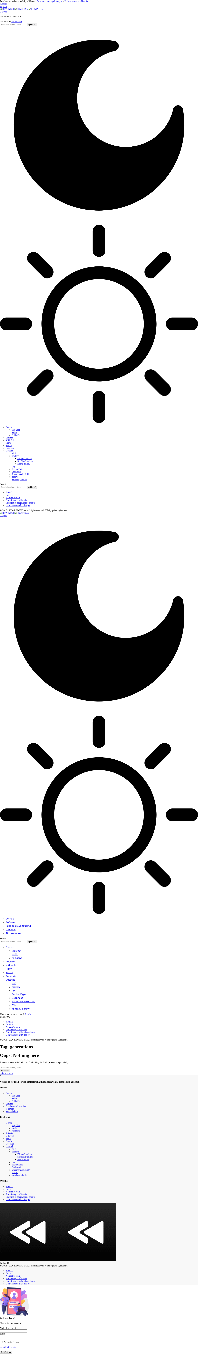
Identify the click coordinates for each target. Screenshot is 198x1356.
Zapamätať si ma (11, 1342)
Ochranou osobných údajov (49, 1)
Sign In (28, 1014)
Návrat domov (6, 1073)
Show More (16, 21)
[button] (3, 4)
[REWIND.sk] (21, 9)
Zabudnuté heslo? (8, 1347)
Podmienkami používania (76, 1)
